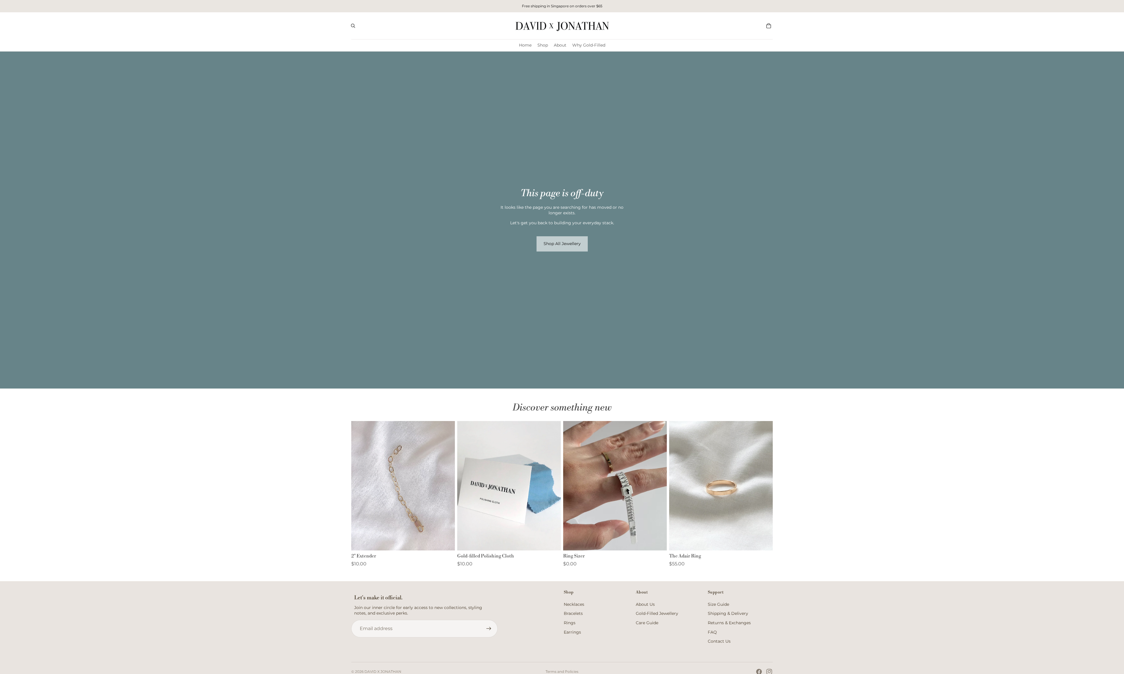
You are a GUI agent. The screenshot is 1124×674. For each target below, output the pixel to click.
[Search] (353, 25)
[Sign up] (489, 628)
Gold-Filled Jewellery (657, 613)
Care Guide (647, 622)
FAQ (712, 632)
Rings (569, 622)
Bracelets (573, 613)
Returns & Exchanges (729, 622)
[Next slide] (764, 485)
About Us (645, 604)
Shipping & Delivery (728, 613)
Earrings (572, 632)
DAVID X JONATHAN (382, 671)
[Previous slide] (678, 485)
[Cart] (768, 25)
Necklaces (574, 604)
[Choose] (763, 541)
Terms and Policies (562, 671)
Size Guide (718, 604)
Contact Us (719, 641)
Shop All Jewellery (562, 243)
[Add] (446, 541)
